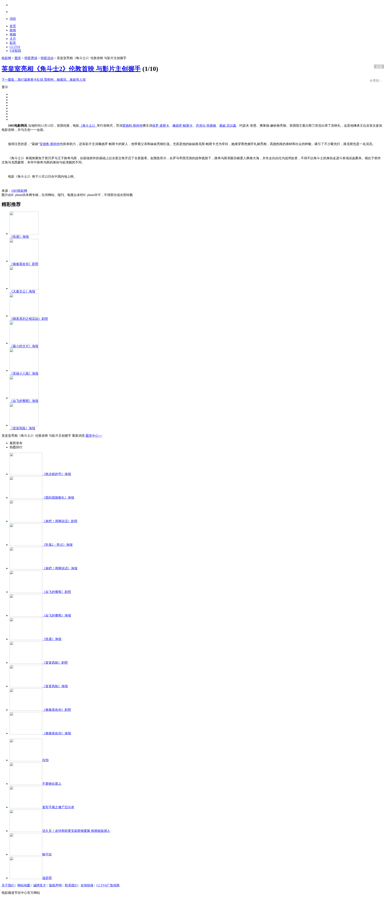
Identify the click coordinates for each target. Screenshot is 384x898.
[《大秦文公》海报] (24, 288)
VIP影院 (15, 50)
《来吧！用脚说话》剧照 (59, 521)
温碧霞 (47, 878)
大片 (13, 38)
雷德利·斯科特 (132, 125)
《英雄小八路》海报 (24, 373)
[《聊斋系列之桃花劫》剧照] (24, 315)
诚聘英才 (39, 885)
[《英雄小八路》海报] (24, 370)
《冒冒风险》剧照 (55, 662)
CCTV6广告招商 (108, 885)
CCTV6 (15, 47)
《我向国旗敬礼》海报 (58, 497)
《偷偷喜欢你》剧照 (24, 264)
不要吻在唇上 (51, 783)
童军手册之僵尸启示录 (58, 807)
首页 (13, 26)
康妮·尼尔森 (227, 125)
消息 (13, 18)
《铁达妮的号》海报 (56, 474)
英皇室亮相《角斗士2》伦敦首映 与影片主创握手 (71, 68)
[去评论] (378, 58)
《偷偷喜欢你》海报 (56, 733)
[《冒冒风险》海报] (24, 425)
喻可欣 (47, 854)
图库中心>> (94, 435)
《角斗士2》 (88, 125)
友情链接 (87, 885)
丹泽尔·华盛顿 (206, 125)
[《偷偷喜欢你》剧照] (24, 261)
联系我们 (71, 885)
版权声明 (55, 885)
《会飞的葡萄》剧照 (56, 592)
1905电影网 (19, 190)
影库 (13, 43)
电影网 (6, 58)
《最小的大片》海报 (24, 346)
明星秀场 (30, 58)
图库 (18, 58)
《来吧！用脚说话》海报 (59, 568)
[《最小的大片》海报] (24, 343)
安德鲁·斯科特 (50, 144)
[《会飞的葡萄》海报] (24, 398)
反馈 (379, 66)
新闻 (13, 30)
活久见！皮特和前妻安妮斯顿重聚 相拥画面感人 (76, 830)
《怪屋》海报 (19, 236)
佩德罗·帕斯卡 (182, 125)
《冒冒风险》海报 (22, 428)
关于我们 (8, 885)
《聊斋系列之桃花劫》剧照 (29, 318)
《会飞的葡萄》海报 (24, 401)
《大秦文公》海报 (22, 291)
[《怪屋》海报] (24, 233)
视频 (13, 34)
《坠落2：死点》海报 (57, 544)
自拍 (45, 760)
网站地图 (23, 885)
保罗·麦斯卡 (160, 125)
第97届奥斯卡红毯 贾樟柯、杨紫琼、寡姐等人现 (44, 79)
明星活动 (47, 58)
